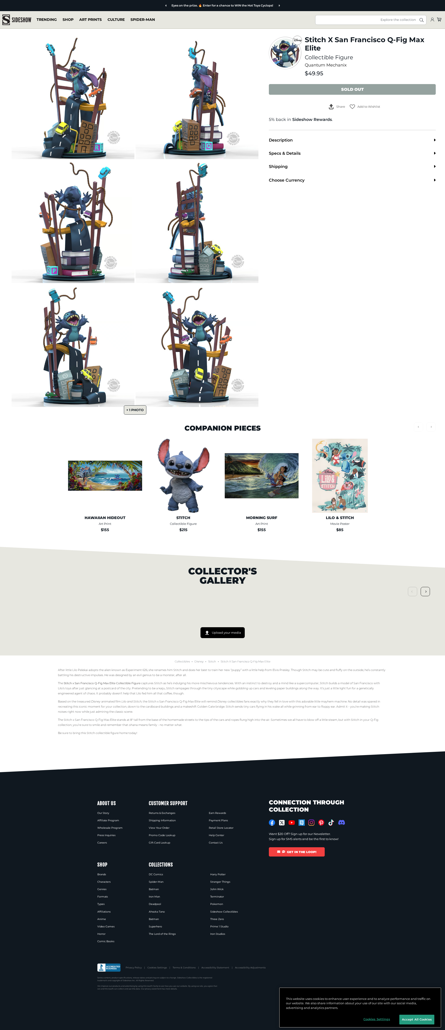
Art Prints (90, 19)
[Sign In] (432, 20)
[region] (360, 1007)
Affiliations (104, 911)
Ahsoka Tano (157, 911)
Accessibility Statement (215, 967)
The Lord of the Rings (162, 934)
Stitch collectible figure (103, 733)
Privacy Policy (134, 967)
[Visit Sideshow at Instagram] (311, 822)
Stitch (212, 661)
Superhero (155, 926)
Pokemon (216, 904)
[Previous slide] (179, 5)
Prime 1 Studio (219, 926)
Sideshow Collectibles (224, 911)
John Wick (217, 889)
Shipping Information (162, 820)
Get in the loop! (301, 852)
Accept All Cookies (417, 1019)
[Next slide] (265, 5)
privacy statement (153, 989)
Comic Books (105, 941)
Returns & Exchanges (162, 813)
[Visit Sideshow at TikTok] (331, 822)
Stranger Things (220, 881)
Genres (101, 889)
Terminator (217, 896)
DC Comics (156, 874)
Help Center (216, 835)
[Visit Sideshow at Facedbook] (272, 822)
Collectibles (182, 661)
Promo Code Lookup (162, 835)
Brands (101, 874)
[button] (364, 106)
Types (101, 904)
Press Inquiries (106, 835)
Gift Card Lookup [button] (159, 842)
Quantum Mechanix (326, 65)
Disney (198, 661)
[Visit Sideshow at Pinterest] (321, 822)
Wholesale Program (110, 827)
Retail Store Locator (221, 827)
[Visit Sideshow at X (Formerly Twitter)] (282, 822)
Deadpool (155, 904)
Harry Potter (218, 874)
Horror (101, 934)
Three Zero (217, 919)
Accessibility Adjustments (250, 967)
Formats (102, 896)
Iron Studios (217, 934)
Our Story (103, 813)
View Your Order (159, 827)
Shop (68, 19)
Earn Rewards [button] (217, 813)
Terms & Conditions (184, 967)
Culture (116, 19)
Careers (102, 842)
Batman (154, 889)
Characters (104, 881)
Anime (101, 919)
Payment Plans (218, 820)
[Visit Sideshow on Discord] (341, 822)
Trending (47, 19)
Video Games (105, 926)
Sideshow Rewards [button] (312, 119)
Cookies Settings (157, 967)
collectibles (230, 701)
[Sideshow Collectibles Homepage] (16, 19)
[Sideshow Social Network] (302, 822)
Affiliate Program (108, 820)
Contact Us (215, 842)
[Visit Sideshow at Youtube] (292, 822)
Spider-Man (142, 19)
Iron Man (154, 896)
